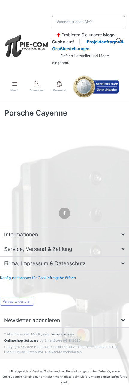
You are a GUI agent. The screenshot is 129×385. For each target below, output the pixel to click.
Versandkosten (62, 334)
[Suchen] (119, 41)
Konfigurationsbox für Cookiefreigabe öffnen (38, 278)
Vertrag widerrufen (17, 301)
